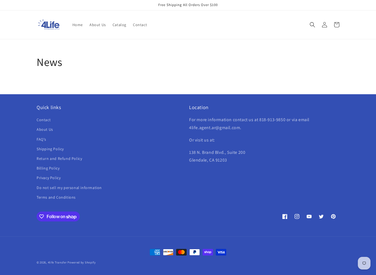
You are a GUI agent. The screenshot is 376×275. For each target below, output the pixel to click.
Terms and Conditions (56, 197)
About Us (45, 129)
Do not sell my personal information (69, 187)
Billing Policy (48, 168)
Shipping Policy (50, 148)
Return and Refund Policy (59, 158)
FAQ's (41, 139)
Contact (44, 119)
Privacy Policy (49, 177)
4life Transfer (57, 262)
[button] (312, 25)
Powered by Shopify (81, 262)
